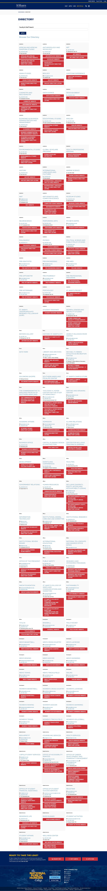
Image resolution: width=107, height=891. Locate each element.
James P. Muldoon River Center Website (75, 343)
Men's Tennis (24, 673)
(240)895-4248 (71, 314)
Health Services (73, 735)
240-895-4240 (71, 121)
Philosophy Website (29, 245)
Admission (47, 422)
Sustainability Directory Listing (76, 597)
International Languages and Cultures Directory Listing (53, 187)
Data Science (48, 93)
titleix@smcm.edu (24, 625)
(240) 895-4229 (47, 223)
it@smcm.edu (24, 521)
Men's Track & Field (51, 673)
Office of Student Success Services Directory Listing (50, 805)
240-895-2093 (71, 589)
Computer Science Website (53, 203)
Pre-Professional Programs (74, 277)
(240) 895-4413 (24, 487)
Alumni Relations (74, 422)
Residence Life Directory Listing (29, 827)
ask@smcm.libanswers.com (50, 354)
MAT (21, 197)
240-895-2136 (71, 359)
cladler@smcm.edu (48, 263)
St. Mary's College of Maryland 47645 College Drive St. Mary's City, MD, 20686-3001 (55, 872)
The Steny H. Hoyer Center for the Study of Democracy (52, 392)
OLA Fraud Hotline (47, 889)
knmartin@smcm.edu (72, 721)
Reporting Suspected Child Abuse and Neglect (34, 889)
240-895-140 (23, 336)
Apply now (91, 859)
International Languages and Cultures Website (53, 181)
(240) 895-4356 (24, 97)
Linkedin (68, 879)
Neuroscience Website (29, 227)
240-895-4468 (47, 292)
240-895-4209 (71, 820)
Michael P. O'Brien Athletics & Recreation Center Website (76, 367)
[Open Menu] (89, 6)
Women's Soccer (50, 705)
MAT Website (30, 205)
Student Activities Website (77, 824)
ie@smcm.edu (47, 545)
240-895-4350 (47, 709)
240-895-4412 (71, 464)
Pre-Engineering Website (53, 268)
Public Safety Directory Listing (52, 571)
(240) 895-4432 (47, 201)
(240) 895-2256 (24, 124)
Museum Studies (73, 197)
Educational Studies (52, 119)
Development (25, 462)
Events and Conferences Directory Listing (52, 476)
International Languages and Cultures (49, 172)
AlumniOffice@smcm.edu (73, 424)
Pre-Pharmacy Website (53, 282)
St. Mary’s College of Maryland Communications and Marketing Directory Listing (51, 612)
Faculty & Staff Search (26, 27)
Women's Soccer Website (53, 711)
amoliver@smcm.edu (48, 660)
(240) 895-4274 (71, 519)
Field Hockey (72, 623)
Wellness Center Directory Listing (50, 846)
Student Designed (51, 310)
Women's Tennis (26, 719)
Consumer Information (37, 888)
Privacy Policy (51, 888)
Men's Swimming (73, 658)
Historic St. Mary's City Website (52, 337)
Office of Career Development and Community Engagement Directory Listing (76, 779)
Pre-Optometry (26, 276)
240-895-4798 (71, 662)
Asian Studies (25, 73)
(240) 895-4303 (24, 445)
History (22, 170)
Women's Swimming (74, 705)
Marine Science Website (77, 175)
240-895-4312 (47, 626)
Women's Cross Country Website (52, 696)
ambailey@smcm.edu (72, 223)
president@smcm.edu (25, 563)
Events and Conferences (48, 463)
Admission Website (53, 430)
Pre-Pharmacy (49, 276)
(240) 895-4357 (24, 523)
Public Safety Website (53, 568)
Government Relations (29, 484)
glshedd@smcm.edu (25, 675)
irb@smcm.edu (24, 545)
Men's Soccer (48, 658)
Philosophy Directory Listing (28, 249)
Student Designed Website (53, 313)
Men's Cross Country (52, 642)
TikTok (67, 880)
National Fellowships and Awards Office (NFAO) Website (77, 551)
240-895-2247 (24, 662)
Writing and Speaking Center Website (75, 401)
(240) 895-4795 (47, 595)
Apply (70, 6)
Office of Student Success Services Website (53, 799)
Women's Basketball (28, 689)
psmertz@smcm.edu (25, 263)
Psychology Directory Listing (52, 301)
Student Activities (74, 816)
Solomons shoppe (27, 376)
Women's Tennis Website (30, 726)
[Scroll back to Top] (104, 888)
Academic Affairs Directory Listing (27, 429)
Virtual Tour (56, 877)
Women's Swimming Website (77, 711)
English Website (77, 125)
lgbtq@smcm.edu (24, 757)
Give (74, 6)
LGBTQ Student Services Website (29, 763)
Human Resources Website (53, 491)
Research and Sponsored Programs (75, 562)
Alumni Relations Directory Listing (74, 434)
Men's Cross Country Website (51, 649)
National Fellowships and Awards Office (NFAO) (76, 543)
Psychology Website (53, 297)
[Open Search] (85, 6)
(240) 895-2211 (24, 242)
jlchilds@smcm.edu (72, 644)
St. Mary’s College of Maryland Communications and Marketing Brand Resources (51, 602)
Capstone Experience (75, 73)
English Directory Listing (76, 128)
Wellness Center (50, 835)
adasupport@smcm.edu (49, 759)
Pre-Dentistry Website (29, 268)
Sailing (69, 673)
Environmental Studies (29, 149)
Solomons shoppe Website (29, 381)
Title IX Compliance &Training (60, 888)
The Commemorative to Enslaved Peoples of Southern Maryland (29, 392)
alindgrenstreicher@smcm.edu (27, 660)
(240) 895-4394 (24, 75)
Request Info (57, 859)
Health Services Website (77, 740)
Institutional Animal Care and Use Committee (53, 518)
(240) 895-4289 (47, 838)
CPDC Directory (53, 447)
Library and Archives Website (51, 361)
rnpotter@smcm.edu (48, 675)
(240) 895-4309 (47, 487)
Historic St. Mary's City (52, 334)
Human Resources (51, 484)
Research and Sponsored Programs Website (76, 570)
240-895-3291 (71, 646)
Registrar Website (77, 797)
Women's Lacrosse (74, 689)
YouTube (68, 877)
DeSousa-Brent (73, 93)
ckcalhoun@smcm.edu (25, 691)
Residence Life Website (29, 823)
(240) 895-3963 (24, 739)
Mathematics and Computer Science (51, 197)
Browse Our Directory (29, 37)
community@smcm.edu (71, 762)
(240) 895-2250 (47, 760)
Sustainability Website (76, 593)
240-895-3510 (24, 676)
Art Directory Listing (77, 57)
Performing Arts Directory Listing (50, 231)
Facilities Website (77, 468)
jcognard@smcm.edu (72, 547)
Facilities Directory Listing (74, 472)
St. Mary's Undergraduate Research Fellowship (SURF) (28, 312)
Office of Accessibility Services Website (52, 765)
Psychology (48, 290)
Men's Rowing (25, 658)
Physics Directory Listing (53, 253)
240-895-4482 (47, 646)
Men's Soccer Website (53, 665)
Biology (46, 73)
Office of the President (29, 561)
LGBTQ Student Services (29, 755)
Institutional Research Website (76, 524)
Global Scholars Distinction (50, 155)
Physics (46, 240)
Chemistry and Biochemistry (25, 93)
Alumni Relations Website (76, 430)
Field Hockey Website (77, 629)
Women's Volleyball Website (75, 726)
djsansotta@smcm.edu (26, 737)
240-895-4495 (24, 265)
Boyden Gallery (26, 334)
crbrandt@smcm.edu (72, 660)
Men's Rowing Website (30, 665)
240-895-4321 (47, 662)
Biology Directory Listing (53, 83)
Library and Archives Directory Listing (51, 365)
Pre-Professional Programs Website (74, 281)
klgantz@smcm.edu (25, 424)
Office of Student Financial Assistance (28, 790)
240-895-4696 (47, 51)
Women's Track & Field (52, 719)
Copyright (45, 888)
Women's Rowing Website (30, 711)
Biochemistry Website (30, 104)
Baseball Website (53, 629)
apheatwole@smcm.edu (73, 395)
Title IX (22, 623)
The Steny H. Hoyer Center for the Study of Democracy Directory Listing (53, 411)
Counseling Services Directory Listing (51, 746)
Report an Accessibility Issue (73, 888)
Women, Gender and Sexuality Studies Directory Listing (74, 324)
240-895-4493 (71, 396)
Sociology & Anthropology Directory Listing (53, 64)
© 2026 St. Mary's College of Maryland (24, 888)
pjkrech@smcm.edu (48, 707)
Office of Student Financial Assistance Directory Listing (28, 807)
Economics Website (29, 129)
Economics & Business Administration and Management (28, 120)
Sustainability (72, 585)
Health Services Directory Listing (74, 744)
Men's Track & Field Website (50, 680)
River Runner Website (53, 819)
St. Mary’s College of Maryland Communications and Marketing (52, 588)
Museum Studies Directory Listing (77, 207)
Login (105, 1)
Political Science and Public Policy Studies (75, 241)
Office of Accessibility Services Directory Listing (53, 770)
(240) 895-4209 (24, 758)
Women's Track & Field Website (51, 723)
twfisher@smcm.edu (72, 358)
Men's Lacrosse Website (77, 649)
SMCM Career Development (77, 768)
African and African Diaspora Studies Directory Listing (28, 62)
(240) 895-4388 (47, 794)
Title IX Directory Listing (29, 634)
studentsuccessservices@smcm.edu (52, 793)
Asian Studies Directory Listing (29, 84)
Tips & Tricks (99, 1)
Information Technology (24, 518)
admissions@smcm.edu (49, 424)
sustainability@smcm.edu (73, 587)
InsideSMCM (21, 12)
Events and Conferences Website (52, 471)
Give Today (55, 880)
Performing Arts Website (53, 227)
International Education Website (52, 552)
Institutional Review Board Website (28, 550)
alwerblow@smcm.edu (73, 338)
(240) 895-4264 (47, 356)
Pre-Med (70, 261)
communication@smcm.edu (50, 593)
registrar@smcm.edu (72, 791)
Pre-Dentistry (25, 261)
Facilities (70, 462)
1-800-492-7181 (47, 425)
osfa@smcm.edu (24, 793)
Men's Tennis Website (30, 679)
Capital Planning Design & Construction (53, 443)
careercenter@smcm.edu (73, 760)
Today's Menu (29, 744)
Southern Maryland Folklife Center (52, 377)
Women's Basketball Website (28, 696)
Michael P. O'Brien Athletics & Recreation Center (76, 354)
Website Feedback (78, 889)
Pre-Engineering (50, 261)
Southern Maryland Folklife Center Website (52, 382)
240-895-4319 (71, 626)
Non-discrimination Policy (85, 888)
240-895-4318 (24, 646)
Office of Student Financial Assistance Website (28, 800)
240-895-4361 (24, 152)
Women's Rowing (26, 705)
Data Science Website (53, 96)
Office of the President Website (28, 570)
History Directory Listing (30, 180)
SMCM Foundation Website (29, 592)
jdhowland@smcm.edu (25, 838)
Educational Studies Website (51, 126)
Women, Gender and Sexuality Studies (75, 310)
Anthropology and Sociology (51, 48)
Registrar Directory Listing (75, 801)
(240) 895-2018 (47, 121)
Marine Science (73, 170)
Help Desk (71, 889)
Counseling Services (52, 735)
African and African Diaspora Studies (28, 48)
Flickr (67, 882)
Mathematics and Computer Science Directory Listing (50, 211)
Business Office (26, 442)
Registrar (70, 789)
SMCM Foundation (27, 585)
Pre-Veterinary (26, 290)
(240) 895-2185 (71, 95)
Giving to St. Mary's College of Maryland (28, 465)
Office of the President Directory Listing (28, 575)
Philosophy (24, 240)
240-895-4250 (71, 50)
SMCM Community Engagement (74, 772)
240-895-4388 (71, 225)
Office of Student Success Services (51, 790)
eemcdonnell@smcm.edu (73, 691)
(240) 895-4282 (24, 589)
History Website (29, 177)
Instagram (68, 873)
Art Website (77, 54)
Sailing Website (77, 679)
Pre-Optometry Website (30, 282)
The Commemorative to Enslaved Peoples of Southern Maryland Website (28, 400)
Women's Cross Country (53, 689)
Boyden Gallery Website (30, 340)
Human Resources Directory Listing (50, 495)
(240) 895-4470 (71, 199)
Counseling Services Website (51, 741)
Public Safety (49, 561)
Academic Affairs (26, 422)
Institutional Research (76, 517)
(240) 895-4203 (71, 764)
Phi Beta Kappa (72, 221)
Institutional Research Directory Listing (76, 529)
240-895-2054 (71, 723)
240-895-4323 (24, 692)
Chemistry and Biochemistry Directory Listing (29, 109)
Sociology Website (53, 59)
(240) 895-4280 (71, 425)
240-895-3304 (71, 692)
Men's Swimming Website (77, 665)
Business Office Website (30, 449)
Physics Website (53, 247)
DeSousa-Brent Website (77, 98)
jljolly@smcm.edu (48, 737)
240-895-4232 (47, 176)
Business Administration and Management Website (29, 133)
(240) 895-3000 (24, 794)
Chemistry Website (30, 101)
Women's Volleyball (75, 719)
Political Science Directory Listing (74, 252)
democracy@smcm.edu (49, 397)
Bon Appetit (24, 735)
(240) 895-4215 (47, 398)
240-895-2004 (24, 223)
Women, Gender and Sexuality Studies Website (76, 319)
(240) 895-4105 (24, 626)
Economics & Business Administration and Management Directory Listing (29, 139)
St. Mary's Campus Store (76, 376)
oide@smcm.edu (71, 490)
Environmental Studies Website (29, 157)
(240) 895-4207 (24, 818)
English (69, 119)
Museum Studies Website (77, 203)
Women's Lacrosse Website (77, 695)
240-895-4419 (71, 340)
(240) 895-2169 (71, 244)
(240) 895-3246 (47, 466)
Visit (66, 6)
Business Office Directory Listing (29, 453)
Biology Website (53, 80)
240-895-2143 (47, 676)
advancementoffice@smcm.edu (27, 587)
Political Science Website (77, 249)
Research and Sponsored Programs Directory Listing (76, 576)
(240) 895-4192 (71, 565)
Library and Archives (52, 352)
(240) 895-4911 (47, 563)
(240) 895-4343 (47, 242)
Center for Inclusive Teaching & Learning (75, 443)
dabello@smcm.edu (72, 737)
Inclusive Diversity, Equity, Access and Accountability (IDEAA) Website (77, 499)
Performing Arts (50, 221)
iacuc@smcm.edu (48, 521)
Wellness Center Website (53, 842)
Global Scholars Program (50, 150)
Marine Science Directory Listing (76, 179)
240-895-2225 (71, 492)
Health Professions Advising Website (74, 155)
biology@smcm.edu (48, 75)
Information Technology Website (29, 528)
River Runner (48, 816)
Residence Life (25, 816)
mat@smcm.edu (24, 199)
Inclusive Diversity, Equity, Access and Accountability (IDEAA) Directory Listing (77, 507)
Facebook (68, 871)
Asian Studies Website (29, 80)
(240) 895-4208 (24, 839)
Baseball (47, 623)
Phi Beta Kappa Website (77, 227)
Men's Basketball (27, 642)
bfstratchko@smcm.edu (49, 625)
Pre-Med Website (76, 268)
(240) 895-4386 (24, 51)
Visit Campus (74, 859)
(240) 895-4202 (47, 547)
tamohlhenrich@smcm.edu (50, 644)
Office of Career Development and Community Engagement (77, 756)
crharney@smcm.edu (25, 644)
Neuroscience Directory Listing (29, 231)
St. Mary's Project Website (74, 294)
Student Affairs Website (30, 844)
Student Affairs (26, 835)
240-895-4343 (47, 265)
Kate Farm (23, 352)
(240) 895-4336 (71, 792)
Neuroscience (25, 221)
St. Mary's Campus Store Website (74, 380)
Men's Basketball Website (29, 649)
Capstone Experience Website (75, 77)
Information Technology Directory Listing (29, 532)
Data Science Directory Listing (52, 99)
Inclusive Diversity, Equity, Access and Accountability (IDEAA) (76, 486)
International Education (49, 542)
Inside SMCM (91, 1)
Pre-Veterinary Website (30, 297)
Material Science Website (53, 250)
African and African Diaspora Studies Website (29, 56)
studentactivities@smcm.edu (74, 818)
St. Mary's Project (74, 290)
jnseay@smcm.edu (72, 625)
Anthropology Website (53, 56)
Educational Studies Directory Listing (51, 130)
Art (67, 47)
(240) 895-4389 (24, 425)
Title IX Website (30, 631)
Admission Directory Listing (51, 434)
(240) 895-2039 (24, 565)
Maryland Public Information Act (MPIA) (60, 889)
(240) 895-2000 (55, 874)
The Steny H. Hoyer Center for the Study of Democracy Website (53, 404)
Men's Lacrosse (73, 642)
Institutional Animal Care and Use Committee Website (53, 527)
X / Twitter (68, 875)
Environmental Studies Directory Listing (29, 161)
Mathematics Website (53, 207)
